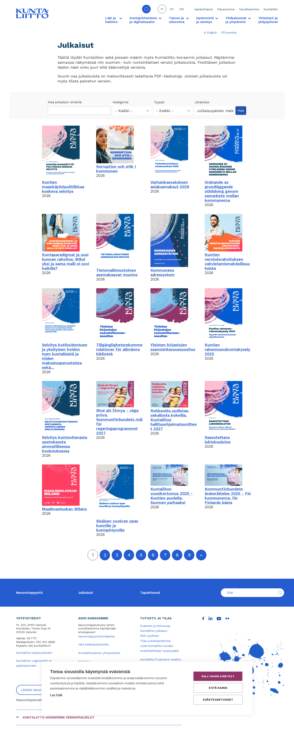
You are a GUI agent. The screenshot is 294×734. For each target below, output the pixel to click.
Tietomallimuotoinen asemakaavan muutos (117, 272)
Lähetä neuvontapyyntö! (40, 690)
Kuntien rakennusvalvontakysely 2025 (227, 349)
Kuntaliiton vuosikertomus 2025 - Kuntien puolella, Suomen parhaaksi (171, 496)
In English (210, 32)
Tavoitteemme (249, 9)
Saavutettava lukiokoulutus (218, 439)
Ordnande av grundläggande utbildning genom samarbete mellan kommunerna (222, 191)
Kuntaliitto (270, 9)
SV (172, 9)
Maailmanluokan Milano (64, 509)
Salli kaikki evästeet (217, 676)
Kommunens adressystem (162, 272)
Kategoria (120, 102)
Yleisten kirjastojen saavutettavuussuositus (172, 347)
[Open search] (146, 9)
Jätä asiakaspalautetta (93, 644)
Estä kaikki (218, 687)
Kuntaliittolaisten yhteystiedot (99, 653)
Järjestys (202, 102)
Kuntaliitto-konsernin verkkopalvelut (58, 717)
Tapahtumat (150, 593)
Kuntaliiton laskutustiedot (34, 652)
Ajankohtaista (203, 9)
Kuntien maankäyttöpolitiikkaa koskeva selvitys (63, 186)
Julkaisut (85, 593)
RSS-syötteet (149, 635)
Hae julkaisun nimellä (64, 102)
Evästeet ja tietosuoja (155, 626)
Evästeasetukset (218, 699)
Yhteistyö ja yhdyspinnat (268, 20)
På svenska (229, 32)
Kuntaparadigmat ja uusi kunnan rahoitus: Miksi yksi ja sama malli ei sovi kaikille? (65, 261)
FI (162, 9)
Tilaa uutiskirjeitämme (155, 641)
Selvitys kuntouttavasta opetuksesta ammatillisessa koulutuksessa (64, 444)
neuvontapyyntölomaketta (96, 636)
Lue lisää (56, 695)
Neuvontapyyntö (29, 593)
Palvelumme (226, 9)
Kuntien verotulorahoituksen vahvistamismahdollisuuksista (227, 261)
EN (181, 9)
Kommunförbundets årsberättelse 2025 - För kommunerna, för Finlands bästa (228, 496)
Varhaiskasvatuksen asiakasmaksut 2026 (169, 184)
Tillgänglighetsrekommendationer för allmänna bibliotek (119, 349)
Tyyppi (159, 102)
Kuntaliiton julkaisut (153, 630)
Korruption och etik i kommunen (116, 168)
